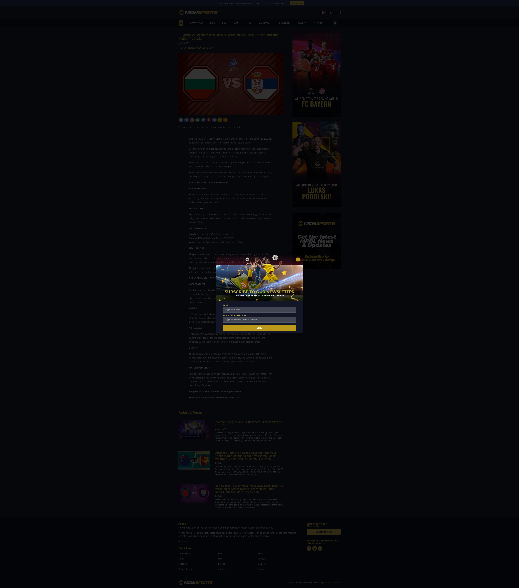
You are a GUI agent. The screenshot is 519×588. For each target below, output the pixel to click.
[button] (298, 259)
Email (225, 305)
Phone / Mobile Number (234, 315)
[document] (259, 294)
